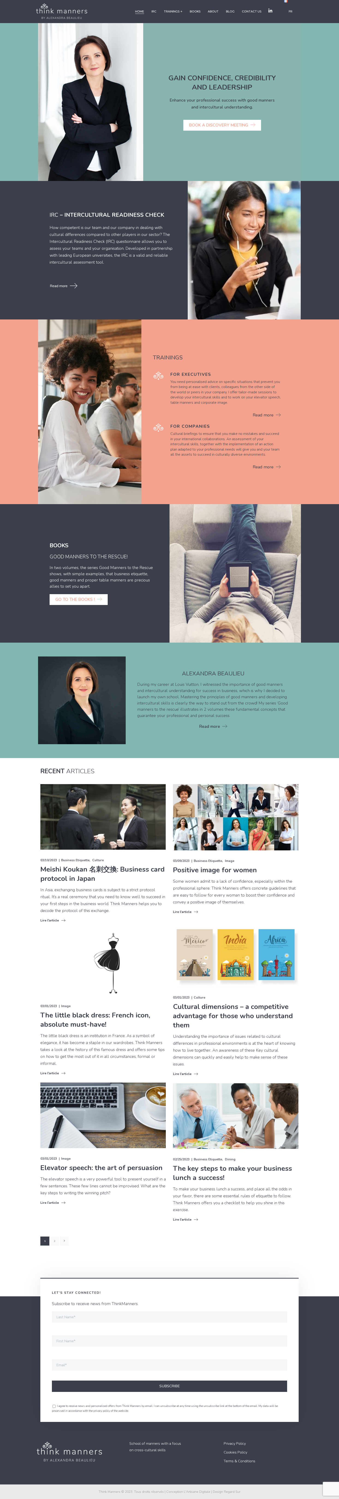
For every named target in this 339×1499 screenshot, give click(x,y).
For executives (190, 374)
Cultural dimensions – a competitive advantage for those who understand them (233, 1016)
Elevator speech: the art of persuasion (101, 1168)
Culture (98, 860)
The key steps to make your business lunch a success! (232, 1173)
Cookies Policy (235, 1452)
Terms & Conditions (239, 1461)
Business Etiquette (75, 860)
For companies (190, 426)
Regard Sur (232, 1492)
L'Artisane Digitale (197, 1492)
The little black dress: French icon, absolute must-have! (95, 1020)
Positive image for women (215, 870)
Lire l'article (49, 920)
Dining (230, 1159)
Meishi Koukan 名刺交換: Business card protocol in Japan (102, 874)
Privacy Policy (235, 1443)
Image (229, 861)
